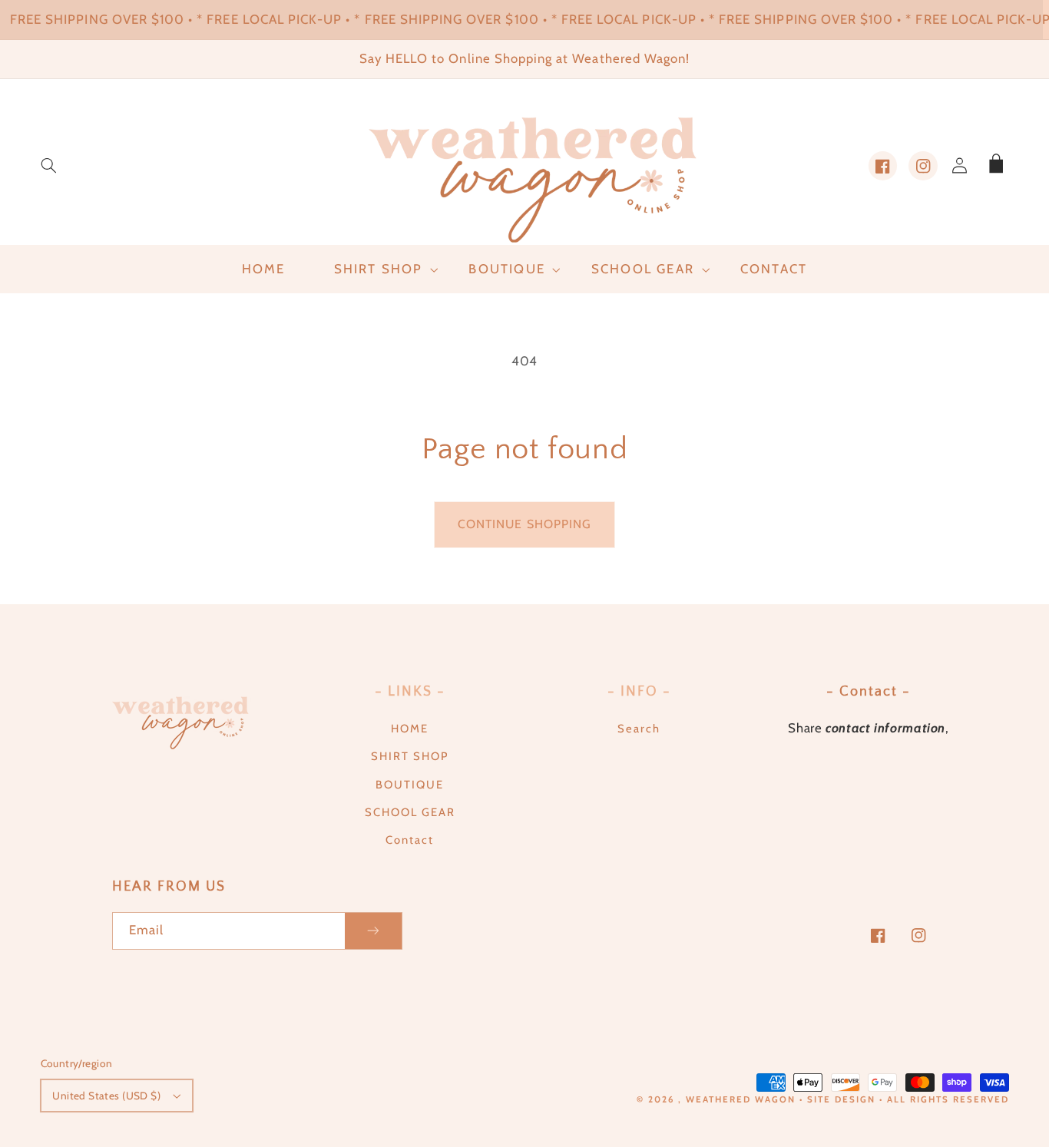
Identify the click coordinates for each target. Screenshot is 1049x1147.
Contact (410, 840)
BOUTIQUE (410, 785)
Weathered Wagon (741, 1099)
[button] (48, 165)
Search (638, 728)
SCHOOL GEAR (410, 812)
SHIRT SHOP (409, 756)
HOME (410, 728)
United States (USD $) (106, 1095)
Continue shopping (524, 524)
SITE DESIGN (841, 1099)
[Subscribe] (373, 931)
